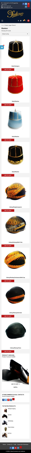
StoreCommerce (14, 451)
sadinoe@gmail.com (7, 7)
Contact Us (10, 444)
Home (2, 25)
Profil (15, 444)
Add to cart (7, 69)
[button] (2, 47)
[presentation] (4, 369)
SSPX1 (15, 387)
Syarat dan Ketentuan (22, 444)
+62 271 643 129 (7, 6)
